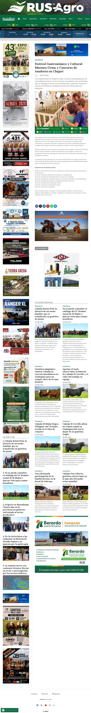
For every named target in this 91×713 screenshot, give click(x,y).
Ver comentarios (41, 248)
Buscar (87, 19)
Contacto (34, 694)
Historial (45, 694)
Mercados (53, 19)
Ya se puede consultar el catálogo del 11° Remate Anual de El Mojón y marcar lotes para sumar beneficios (75, 313)
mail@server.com (45, 699)
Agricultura (33, 19)
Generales (62, 19)
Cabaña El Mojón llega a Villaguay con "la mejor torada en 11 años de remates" (47, 428)
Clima (25, 19)
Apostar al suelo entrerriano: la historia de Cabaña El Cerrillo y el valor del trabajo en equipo (75, 374)
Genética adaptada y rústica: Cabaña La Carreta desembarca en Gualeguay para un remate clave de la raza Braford (46, 375)
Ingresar (57, 694)
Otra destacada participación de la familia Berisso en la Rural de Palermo (45, 477)
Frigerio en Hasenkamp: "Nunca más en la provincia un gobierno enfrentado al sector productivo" (16, 509)
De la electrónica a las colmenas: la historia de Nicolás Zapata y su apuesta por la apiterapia (15, 540)
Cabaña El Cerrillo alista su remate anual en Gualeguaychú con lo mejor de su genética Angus (75, 429)
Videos (80, 19)
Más (70, 19)
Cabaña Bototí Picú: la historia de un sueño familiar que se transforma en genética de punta (46, 313)
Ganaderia (43, 19)
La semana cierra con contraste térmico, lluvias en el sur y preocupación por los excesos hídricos (16, 569)
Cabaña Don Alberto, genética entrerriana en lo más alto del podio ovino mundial (75, 477)
